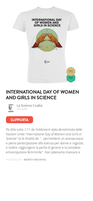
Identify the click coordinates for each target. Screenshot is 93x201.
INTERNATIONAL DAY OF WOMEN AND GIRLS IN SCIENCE (42, 95)
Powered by (26, 159)
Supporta (19, 119)
